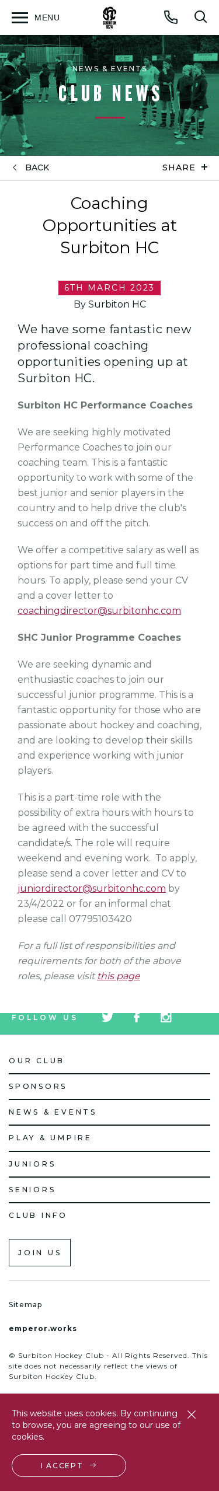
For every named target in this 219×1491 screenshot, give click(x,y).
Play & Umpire (50, 1137)
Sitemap (25, 1304)
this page (118, 976)
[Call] (171, 17)
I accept (62, 1465)
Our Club (37, 1060)
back (37, 168)
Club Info (38, 1215)
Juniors (32, 1164)
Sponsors (38, 1086)
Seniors (32, 1189)
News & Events (53, 1112)
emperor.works (43, 1328)
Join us (39, 1252)
